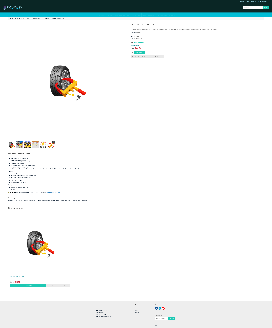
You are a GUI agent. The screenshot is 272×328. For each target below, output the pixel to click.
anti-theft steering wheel (43, 200)
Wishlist (137, 312)
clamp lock (75, 200)
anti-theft (20, 200)
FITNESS (138, 15)
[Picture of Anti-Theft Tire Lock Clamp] (12, 144)
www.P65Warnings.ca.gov (53, 192)
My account (137, 308)
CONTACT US (118, 308)
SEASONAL (172, 15)
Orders (136, 310)
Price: (133, 48)
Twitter (160, 308)
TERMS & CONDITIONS (101, 310)
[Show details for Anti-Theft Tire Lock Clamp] (40, 243)
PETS (144, 15)
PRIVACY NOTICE (100, 312)
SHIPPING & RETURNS (101, 314)
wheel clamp (62, 200)
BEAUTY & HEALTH (119, 15)
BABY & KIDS (151, 15)
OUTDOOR (130, 15)
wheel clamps (54, 200)
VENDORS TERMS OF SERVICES (103, 316)
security (69, 200)
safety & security (12, 200)
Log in (247, 1)
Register (242, 1)
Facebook (156, 308)
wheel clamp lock (84, 200)
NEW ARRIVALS (162, 15)
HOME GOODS (101, 15)
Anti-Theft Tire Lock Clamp (17, 276)
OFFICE (109, 15)
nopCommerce (103, 325)
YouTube (163, 308)
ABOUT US (98, 308)
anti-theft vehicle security (29, 200)
